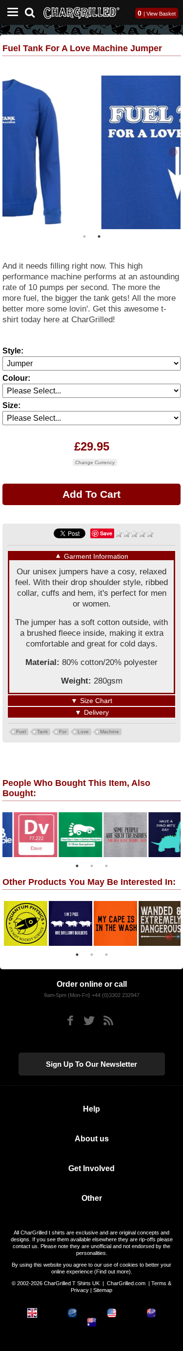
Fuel (21, 731)
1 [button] (84, 236)
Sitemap (102, 1290)
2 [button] (99, 236)
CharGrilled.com (126, 1283)
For (62, 731)
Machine (109, 731)
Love (83, 731)
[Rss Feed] (108, 1021)
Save (106, 533)
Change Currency (95, 462)
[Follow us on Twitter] (89, 1021)
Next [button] (173, 152)
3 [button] (106, 866)
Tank (42, 731)
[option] (91, 152)
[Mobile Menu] (10, 12)
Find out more (112, 1271)
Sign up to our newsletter (91, 1064)
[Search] (33, 11)
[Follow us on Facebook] (70, 1021)
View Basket (161, 14)
